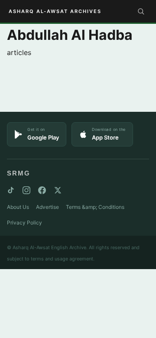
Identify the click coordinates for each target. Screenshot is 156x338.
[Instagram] (26, 190)
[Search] (140, 11)
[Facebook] (42, 190)
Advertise (47, 207)
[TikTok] (11, 190)
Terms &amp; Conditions (95, 207)
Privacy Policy (24, 222)
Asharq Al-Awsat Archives (55, 11)
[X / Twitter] (58, 190)
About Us (18, 207)
